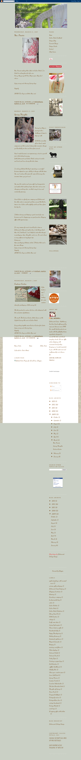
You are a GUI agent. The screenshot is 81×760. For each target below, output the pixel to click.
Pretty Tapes (52, 658)
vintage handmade (54, 703)
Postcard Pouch (53, 656)
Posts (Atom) (25, 350)
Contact (51, 49)
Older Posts (43, 346)
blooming (51, 594)
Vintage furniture (54, 697)
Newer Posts (17, 346)
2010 (54, 411)
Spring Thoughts (20, 114)
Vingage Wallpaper (54, 695)
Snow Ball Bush (54, 675)
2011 (53, 408)
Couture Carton (20, 284)
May (55, 433)
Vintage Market (53, 706)
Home (30, 346)
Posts (53, 386)
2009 (54, 414)
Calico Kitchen (53, 605)
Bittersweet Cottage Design (56, 724)
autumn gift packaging (55, 586)
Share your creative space (56, 672)
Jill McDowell (56, 318)
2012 (53, 405)
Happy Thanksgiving (55, 633)
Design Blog (52, 41)
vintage (57, 483)
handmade (56, 484)
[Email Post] (37, 104)
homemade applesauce (55, 639)
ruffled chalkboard (54, 667)
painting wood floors (55, 647)
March (56, 440)
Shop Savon (52, 52)
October (56, 417)
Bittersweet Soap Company (56, 589)
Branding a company (55, 597)
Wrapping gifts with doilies (57, 711)
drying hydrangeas (54, 625)
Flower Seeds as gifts (55, 628)
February (56, 453)
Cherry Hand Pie (54, 614)
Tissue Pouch (52, 692)
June (55, 430)
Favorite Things (53, 43)
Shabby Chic (52, 670)
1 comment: (24, 273)
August (56, 424)
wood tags (52, 709)
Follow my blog (58, 486)
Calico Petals (38, 71)
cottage (51, 619)
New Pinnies (19, 35)
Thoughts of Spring (54, 689)
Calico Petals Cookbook (55, 38)
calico (55, 483)
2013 (53, 401)
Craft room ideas (54, 622)
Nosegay (51, 644)
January (56, 456)
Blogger (61, 571)
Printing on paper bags (55, 661)
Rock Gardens (53, 664)
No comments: (31, 104)
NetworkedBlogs (56, 478)
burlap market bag (54, 600)
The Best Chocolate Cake (56, 686)
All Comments (55, 390)
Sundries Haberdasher (55, 683)
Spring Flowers (53, 678)
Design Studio (53, 46)
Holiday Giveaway (54, 636)
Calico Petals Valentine (55, 611)
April (55, 437)
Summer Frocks (53, 681)
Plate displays (53, 650)
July (55, 427)
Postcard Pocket (53, 653)
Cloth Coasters (53, 617)
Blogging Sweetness (55, 592)
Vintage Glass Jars (54, 700)
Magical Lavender (54, 642)
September (57, 420)
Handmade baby (53, 631)
